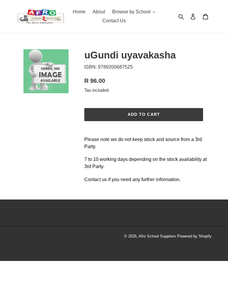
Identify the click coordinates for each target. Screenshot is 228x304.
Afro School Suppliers (157, 236)
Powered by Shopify (194, 236)
